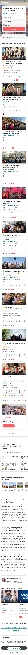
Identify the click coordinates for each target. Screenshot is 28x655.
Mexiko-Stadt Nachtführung (14, 630)
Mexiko (9, 433)
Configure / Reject (14, 652)
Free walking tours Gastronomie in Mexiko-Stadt (14, 627)
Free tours (4, 433)
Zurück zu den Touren (15, 648)
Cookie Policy (4, 644)
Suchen (14, 29)
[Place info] (24, 13)
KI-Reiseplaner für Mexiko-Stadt (14, 579)
